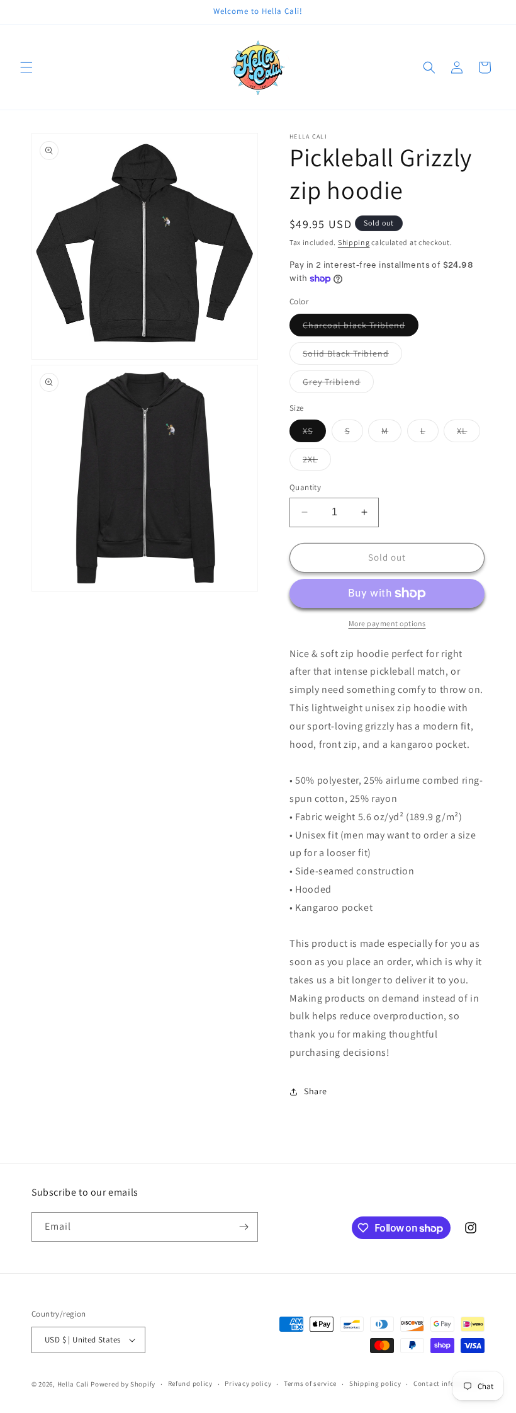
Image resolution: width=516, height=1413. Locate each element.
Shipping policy (375, 1383)
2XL (317, 462)
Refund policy (190, 1383)
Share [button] (315, 1091)
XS (314, 433)
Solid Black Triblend (352, 356)
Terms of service (310, 1383)
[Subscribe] (243, 1227)
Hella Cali (73, 1384)
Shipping (354, 242)
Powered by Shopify (123, 1384)
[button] (26, 67)
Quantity (305, 487)
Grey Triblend (338, 384)
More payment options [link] (387, 623)
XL (468, 433)
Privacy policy (248, 1383)
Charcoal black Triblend (360, 327)
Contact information (447, 1383)
